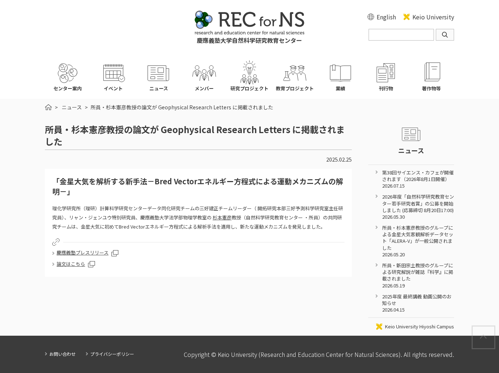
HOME (48, 107)
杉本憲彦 (222, 217)
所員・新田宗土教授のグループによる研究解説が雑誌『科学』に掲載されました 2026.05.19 (417, 275)
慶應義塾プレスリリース (82, 252)
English (386, 17)
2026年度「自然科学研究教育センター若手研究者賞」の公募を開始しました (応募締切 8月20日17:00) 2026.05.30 (418, 206)
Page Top (494, 329)
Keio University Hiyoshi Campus (419, 326)
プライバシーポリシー (112, 354)
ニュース (72, 107)
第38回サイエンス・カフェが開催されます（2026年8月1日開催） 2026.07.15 (418, 179)
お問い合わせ (62, 354)
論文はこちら (71, 263)
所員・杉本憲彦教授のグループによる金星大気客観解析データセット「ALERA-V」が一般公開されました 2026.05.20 (417, 241)
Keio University (433, 17)
